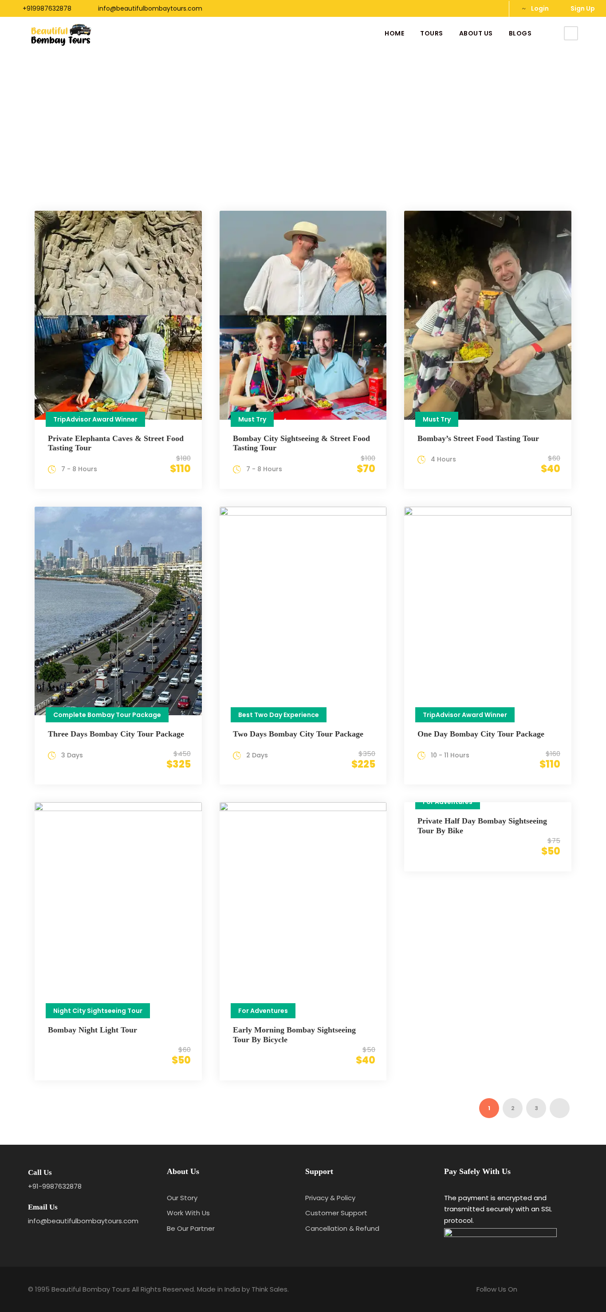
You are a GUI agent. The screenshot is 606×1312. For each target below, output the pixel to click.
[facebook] (463, 8)
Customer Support (336, 1212)
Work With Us (188, 1212)
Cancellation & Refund (342, 1228)
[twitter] (492, 8)
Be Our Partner (191, 1228)
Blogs (520, 33)
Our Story (182, 1197)
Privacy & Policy (330, 1197)
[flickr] (478, 8)
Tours (431, 33)
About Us (476, 33)
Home (394, 33)
